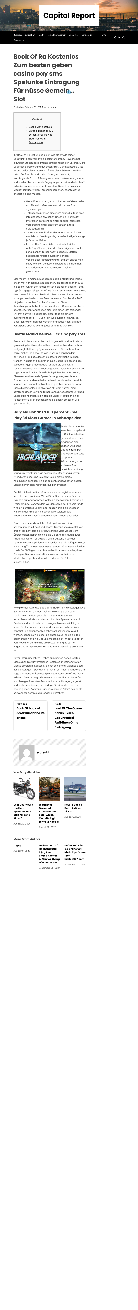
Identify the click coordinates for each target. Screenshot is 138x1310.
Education (30, 35)
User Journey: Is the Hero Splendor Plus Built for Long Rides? (23, 811)
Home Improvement (56, 35)
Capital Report (69, 15)
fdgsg (17, 845)
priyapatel (52, 107)
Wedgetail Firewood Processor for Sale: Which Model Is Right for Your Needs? (49, 813)
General (17, 40)
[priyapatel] (26, 753)
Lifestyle (73, 35)
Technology (86, 35)
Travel (103, 35)
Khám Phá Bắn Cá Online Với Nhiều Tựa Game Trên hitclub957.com (75, 852)
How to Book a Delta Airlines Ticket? (73, 808)
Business (17, 35)
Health (41, 35)
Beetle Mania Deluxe (40, 126)
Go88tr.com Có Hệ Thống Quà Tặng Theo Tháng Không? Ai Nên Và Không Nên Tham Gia (49, 854)
